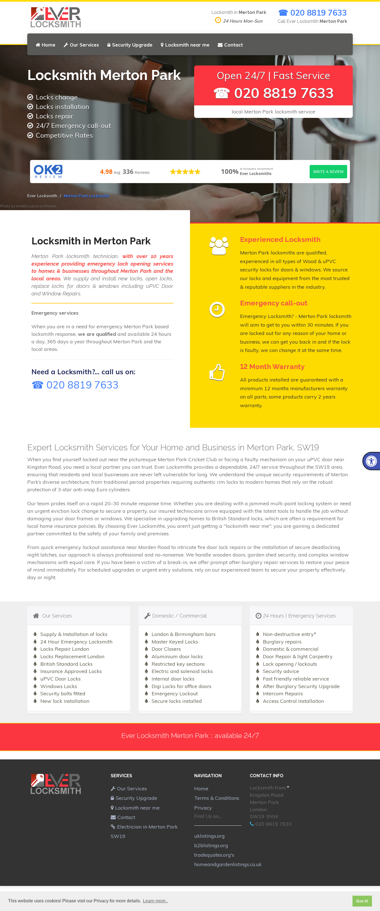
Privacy (203, 808)
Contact (233, 45)
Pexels (50, 206)
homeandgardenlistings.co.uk (228, 864)
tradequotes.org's (214, 855)
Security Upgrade (132, 45)
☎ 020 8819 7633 (312, 13)
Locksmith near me (187, 45)
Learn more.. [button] (155, 900)
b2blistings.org (211, 845)
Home (48, 45)
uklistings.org (209, 836)
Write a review (328, 171)
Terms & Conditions (216, 798)
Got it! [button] (362, 901)
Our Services (84, 45)
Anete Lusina (27, 206)
